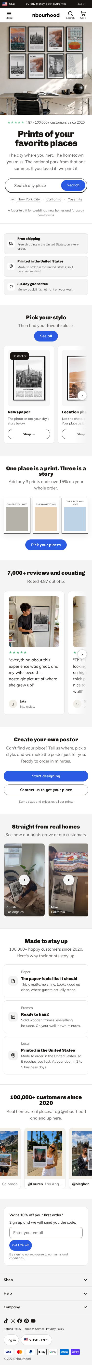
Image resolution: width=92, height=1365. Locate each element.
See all (46, 336)
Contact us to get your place (46, 789)
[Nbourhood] (45, 15)
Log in (11, 1340)
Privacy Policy (55, 1329)
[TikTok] (6, 1320)
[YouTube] (33, 1320)
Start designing (46, 776)
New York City (28, 199)
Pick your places (46, 544)
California (53, 199)
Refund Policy (12, 1329)
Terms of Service (33, 1329)
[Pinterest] (26, 1320)
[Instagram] (13, 1320)
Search (73, 185)
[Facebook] (19, 1320)
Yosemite (75, 199)
